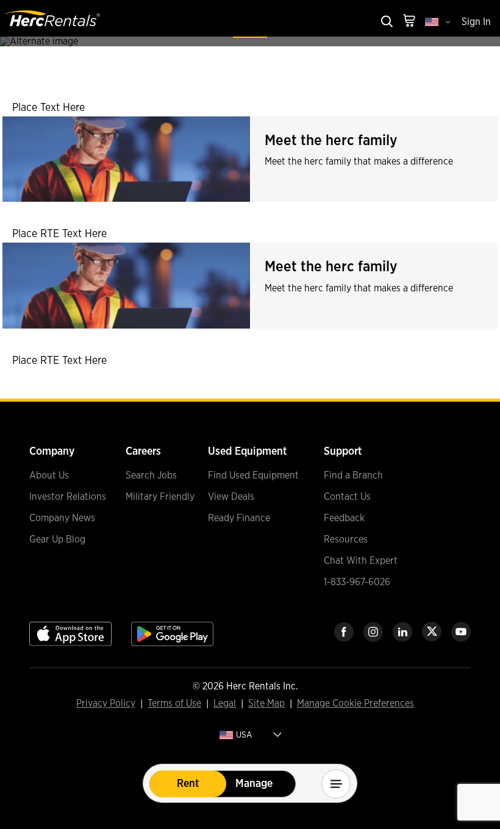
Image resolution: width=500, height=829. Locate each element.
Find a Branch (353, 475)
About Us (49, 475)
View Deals (231, 497)
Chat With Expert (361, 561)
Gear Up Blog (57, 539)
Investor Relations (67, 497)
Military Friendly (160, 497)
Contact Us (347, 497)
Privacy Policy (105, 704)
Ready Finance (239, 518)
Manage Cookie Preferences (355, 703)
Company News (62, 518)
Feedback (344, 518)
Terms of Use (174, 704)
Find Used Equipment (253, 475)
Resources (346, 539)
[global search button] (386, 22)
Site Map (266, 704)
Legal (224, 704)
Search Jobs (151, 475)
